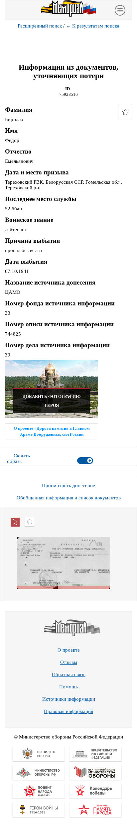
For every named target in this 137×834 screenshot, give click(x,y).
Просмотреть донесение (68, 485)
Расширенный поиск (40, 26)
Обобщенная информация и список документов (69, 497)
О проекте (69, 650)
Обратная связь (68, 674)
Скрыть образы (18, 458)
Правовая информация (68, 711)
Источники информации (68, 699)
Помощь (68, 686)
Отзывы (68, 662)
